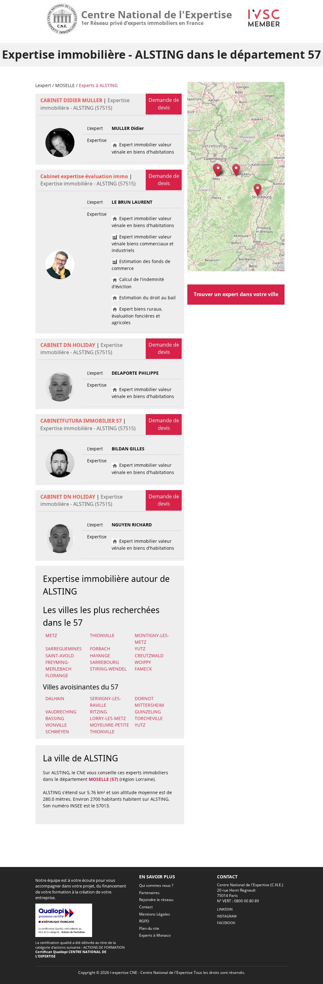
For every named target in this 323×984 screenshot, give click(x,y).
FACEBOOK (226, 922)
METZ (51, 635)
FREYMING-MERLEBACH (58, 665)
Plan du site (149, 928)
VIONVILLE (56, 725)
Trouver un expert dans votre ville (236, 294)
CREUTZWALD (149, 656)
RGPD (144, 921)
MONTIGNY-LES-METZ (152, 638)
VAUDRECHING (60, 712)
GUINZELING (148, 712)
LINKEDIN (224, 909)
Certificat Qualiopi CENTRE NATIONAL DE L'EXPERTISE (70, 953)
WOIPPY (143, 662)
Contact (146, 907)
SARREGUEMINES (63, 649)
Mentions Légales (154, 914)
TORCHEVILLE (149, 718)
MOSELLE (65, 85)
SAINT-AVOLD (59, 656)
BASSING (54, 718)
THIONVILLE (102, 635)
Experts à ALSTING (98, 85)
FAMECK (143, 669)
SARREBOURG (104, 662)
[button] (236, 170)
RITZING (98, 712)
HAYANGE (100, 656)
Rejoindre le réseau (156, 899)
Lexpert (43, 85)
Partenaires (149, 892)
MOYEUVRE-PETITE (109, 725)
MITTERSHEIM (149, 705)
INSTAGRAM (227, 916)
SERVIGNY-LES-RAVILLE (105, 701)
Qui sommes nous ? (156, 885)
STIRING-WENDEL (108, 669)
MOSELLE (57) (103, 779)
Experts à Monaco (155, 935)
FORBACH (100, 649)
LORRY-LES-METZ (108, 718)
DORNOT (144, 698)
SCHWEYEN (57, 732)
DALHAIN (54, 698)
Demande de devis (164, 104)
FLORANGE (56, 675)
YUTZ (140, 649)
